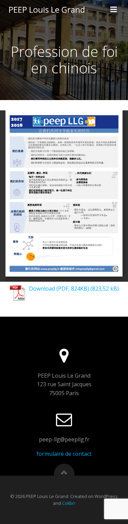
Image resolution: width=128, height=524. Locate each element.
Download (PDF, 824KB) (59, 288)
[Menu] (113, 9)
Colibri (68, 503)
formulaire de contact (64, 454)
